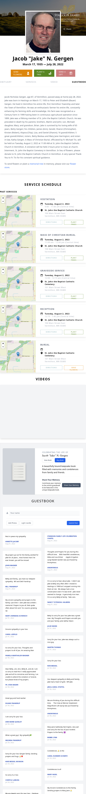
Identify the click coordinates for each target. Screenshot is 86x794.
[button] (18, 209)
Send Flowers (74, 368)
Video (54, 82)
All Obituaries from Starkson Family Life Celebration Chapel (67, 20)
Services (31, 82)
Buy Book (60, 460)
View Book (48, 460)
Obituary (5, 82)
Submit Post (73, 523)
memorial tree (36, 163)
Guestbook (79, 82)
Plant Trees (73, 222)
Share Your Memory (71, 485)
